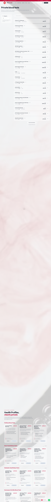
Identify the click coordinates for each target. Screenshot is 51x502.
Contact (29, 2)
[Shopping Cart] (42, 2)
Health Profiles (19, 2)
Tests (15, 2)
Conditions (23, 2)
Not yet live (14, 463)
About (26, 2)
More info (8, 463)
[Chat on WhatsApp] (49, 500)
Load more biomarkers (32, 122)
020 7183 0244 (5, 0)
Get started (46, 2)
